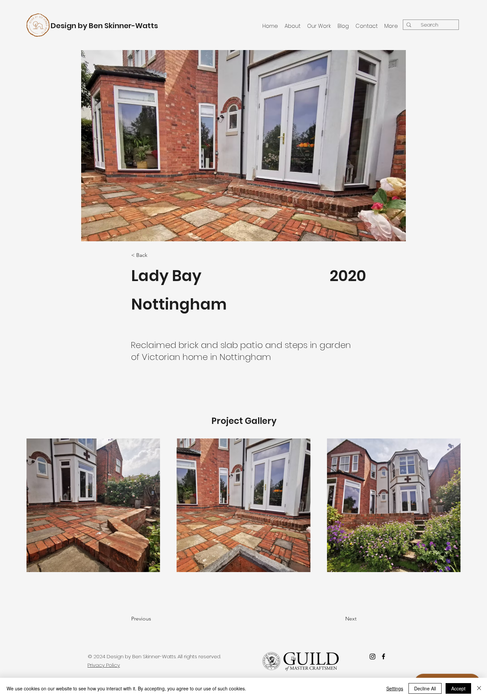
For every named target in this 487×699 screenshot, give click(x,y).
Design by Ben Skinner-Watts (104, 26)
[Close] (479, 688)
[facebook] (383, 656)
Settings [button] (394, 688)
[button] (158, 618)
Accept (458, 688)
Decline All (425, 688)
